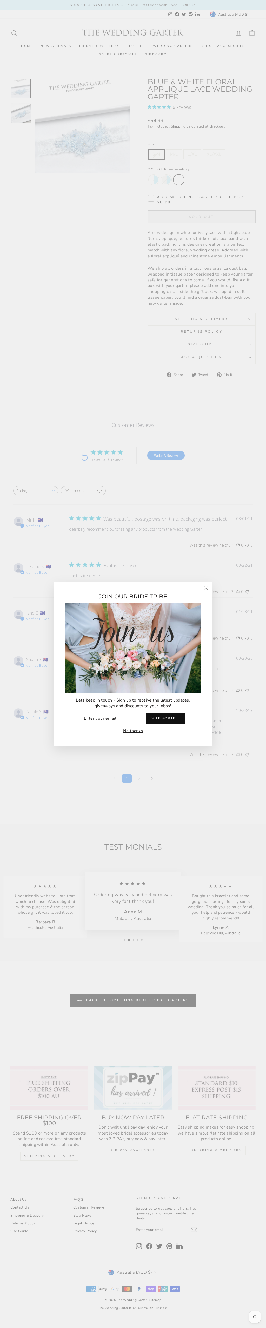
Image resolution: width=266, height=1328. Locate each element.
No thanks (133, 731)
